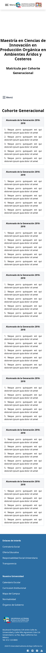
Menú (9, 97)
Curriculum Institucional (14, 588)
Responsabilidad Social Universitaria (20, 558)
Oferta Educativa (11, 552)
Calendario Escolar (12, 582)
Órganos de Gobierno (13, 604)
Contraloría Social (11, 546)
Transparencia (9, 563)
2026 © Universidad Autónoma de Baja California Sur (23, 646)
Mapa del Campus (11, 593)
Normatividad (9, 599)
